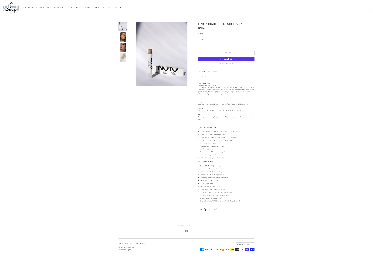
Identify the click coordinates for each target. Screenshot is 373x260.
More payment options (226, 63)
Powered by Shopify (125, 250)
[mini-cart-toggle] (369, 8)
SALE (49, 7)
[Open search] (362, 8)
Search (121, 243)
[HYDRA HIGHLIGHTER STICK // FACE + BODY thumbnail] (123, 26)
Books (78, 7)
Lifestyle (69, 7)
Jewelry (97, 7)
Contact (118, 7)
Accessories (108, 7)
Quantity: (201, 40)
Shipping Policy (140, 243)
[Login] (366, 8)
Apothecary (58, 7)
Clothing (87, 7)
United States (243, 244)
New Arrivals (28, 7)
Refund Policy (129, 243)
